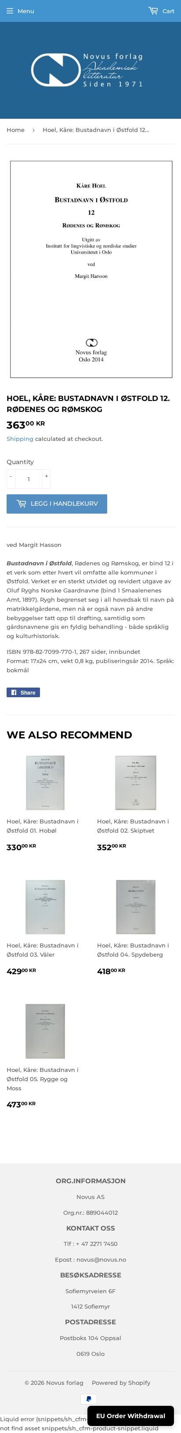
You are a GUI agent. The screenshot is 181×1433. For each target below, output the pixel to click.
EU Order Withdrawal (130, 1416)
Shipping (20, 438)
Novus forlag (64, 1382)
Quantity (20, 462)
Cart (167, 10)
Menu (26, 10)
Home (16, 129)
